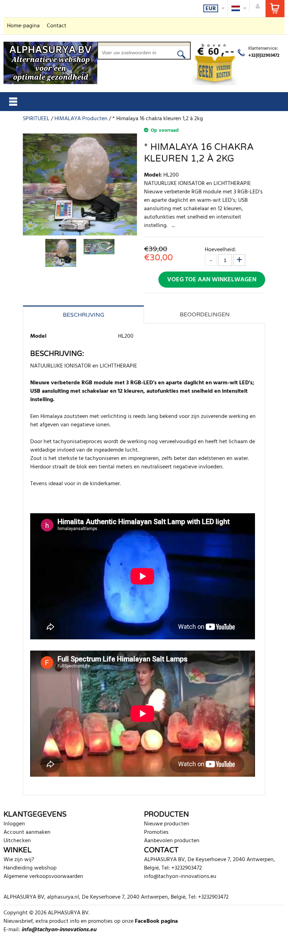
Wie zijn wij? (19, 859)
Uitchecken (17, 840)
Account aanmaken (27, 832)
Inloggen (14, 824)
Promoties (156, 832)
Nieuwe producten (166, 824)
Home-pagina (23, 25)
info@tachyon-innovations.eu (180, 876)
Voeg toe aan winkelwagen (211, 280)
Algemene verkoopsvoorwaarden (43, 876)
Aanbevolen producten (171, 840)
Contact (56, 25)
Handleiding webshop (30, 868)
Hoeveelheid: (220, 249)
